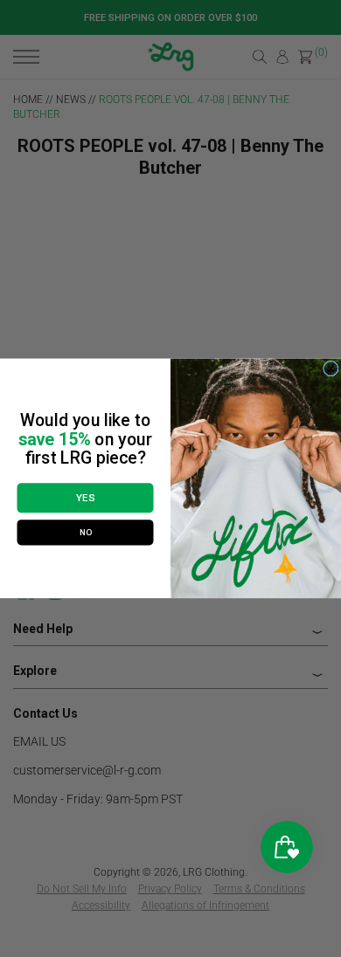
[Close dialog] (331, 369)
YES (85, 498)
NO (86, 532)
